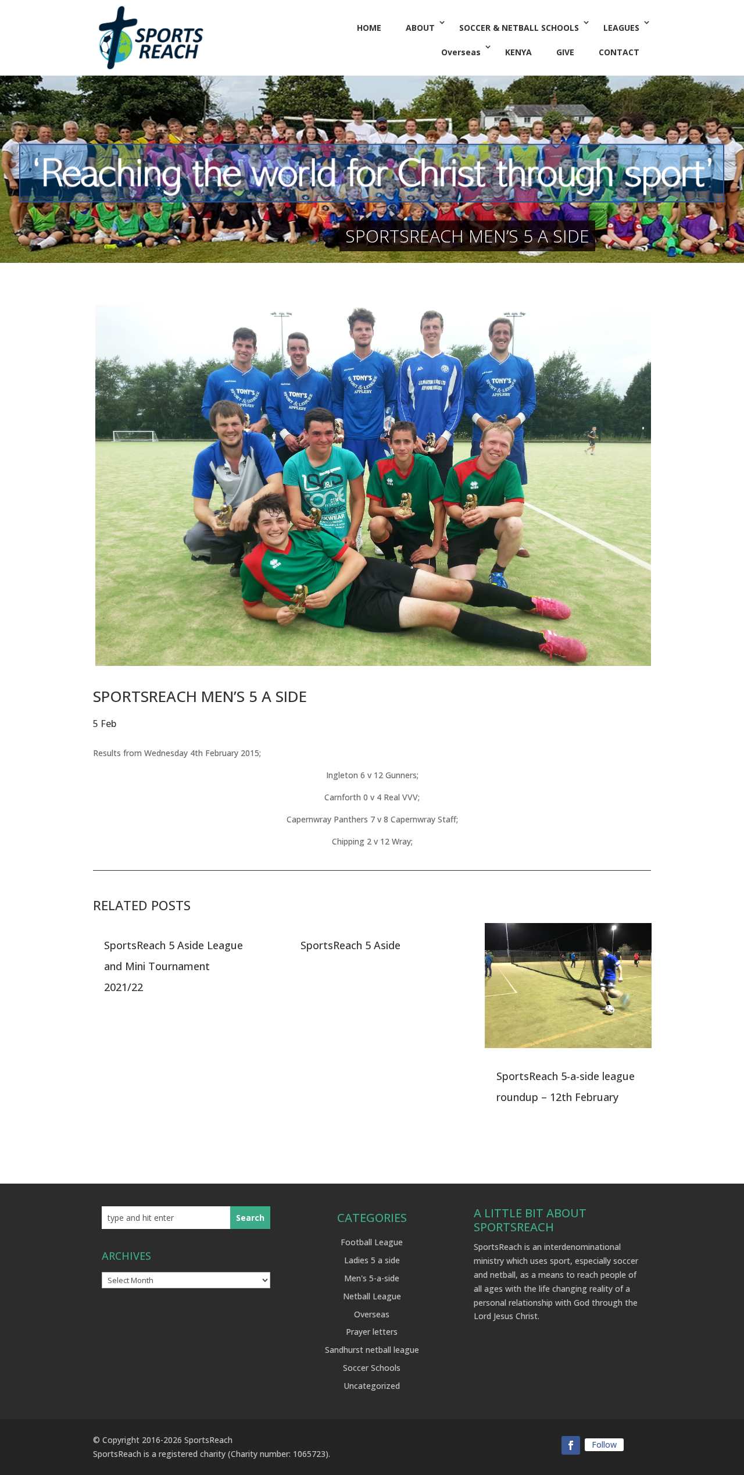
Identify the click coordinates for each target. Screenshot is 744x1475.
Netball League (372, 1296)
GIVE (565, 52)
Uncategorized (372, 1385)
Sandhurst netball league (372, 1349)
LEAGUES (621, 27)
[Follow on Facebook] (570, 1445)
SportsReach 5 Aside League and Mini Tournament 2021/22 (173, 966)
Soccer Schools (371, 1367)
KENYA (518, 52)
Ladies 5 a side (372, 1260)
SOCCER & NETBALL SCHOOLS (519, 27)
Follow (604, 1444)
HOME (369, 27)
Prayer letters (372, 1331)
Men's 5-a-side (371, 1278)
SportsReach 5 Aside (350, 945)
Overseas (461, 52)
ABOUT (420, 27)
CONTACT (619, 52)
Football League (372, 1242)
